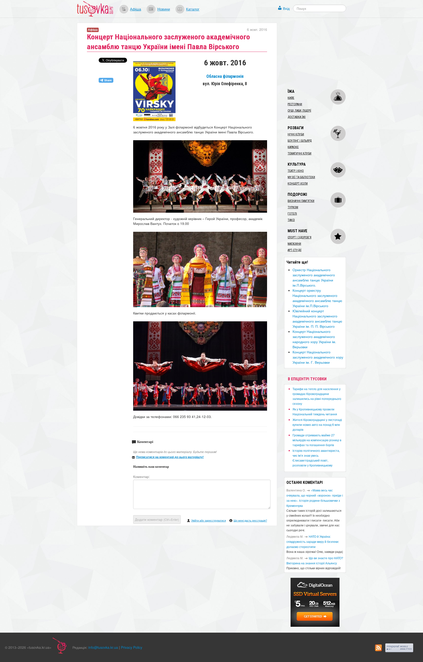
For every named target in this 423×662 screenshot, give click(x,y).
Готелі (292, 213)
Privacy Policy (131, 647)
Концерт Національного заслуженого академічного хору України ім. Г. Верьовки (318, 357)
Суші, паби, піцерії (299, 110)
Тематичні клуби (299, 153)
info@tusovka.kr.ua (103, 647)
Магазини (294, 243)
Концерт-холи (298, 183)
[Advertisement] (320, 53)
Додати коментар (157, 519)
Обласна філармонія (225, 76)
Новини (163, 9)
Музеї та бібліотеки (301, 177)
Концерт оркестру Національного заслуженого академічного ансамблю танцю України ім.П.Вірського (317, 298)
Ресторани (295, 104)
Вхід (286, 8)
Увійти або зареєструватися (208, 520)
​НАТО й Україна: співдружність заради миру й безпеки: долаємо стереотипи (312, 541)
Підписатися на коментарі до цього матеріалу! (170, 457)
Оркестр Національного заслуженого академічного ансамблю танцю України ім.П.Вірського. (314, 277)
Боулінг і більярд (300, 140)
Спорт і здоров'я (299, 237)
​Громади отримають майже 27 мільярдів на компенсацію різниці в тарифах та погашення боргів (317, 440)
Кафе (291, 98)
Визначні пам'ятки (301, 201)
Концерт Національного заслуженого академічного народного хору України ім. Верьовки (314, 339)
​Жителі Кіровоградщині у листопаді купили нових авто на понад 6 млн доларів (317, 424)
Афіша (135, 9)
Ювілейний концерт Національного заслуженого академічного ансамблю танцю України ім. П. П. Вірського (317, 318)
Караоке (293, 147)
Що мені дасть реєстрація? (250, 520)
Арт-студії (294, 250)
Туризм (293, 207)
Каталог (192, 9)
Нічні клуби (296, 134)
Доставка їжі (297, 117)
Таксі (291, 220)
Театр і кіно (296, 171)
